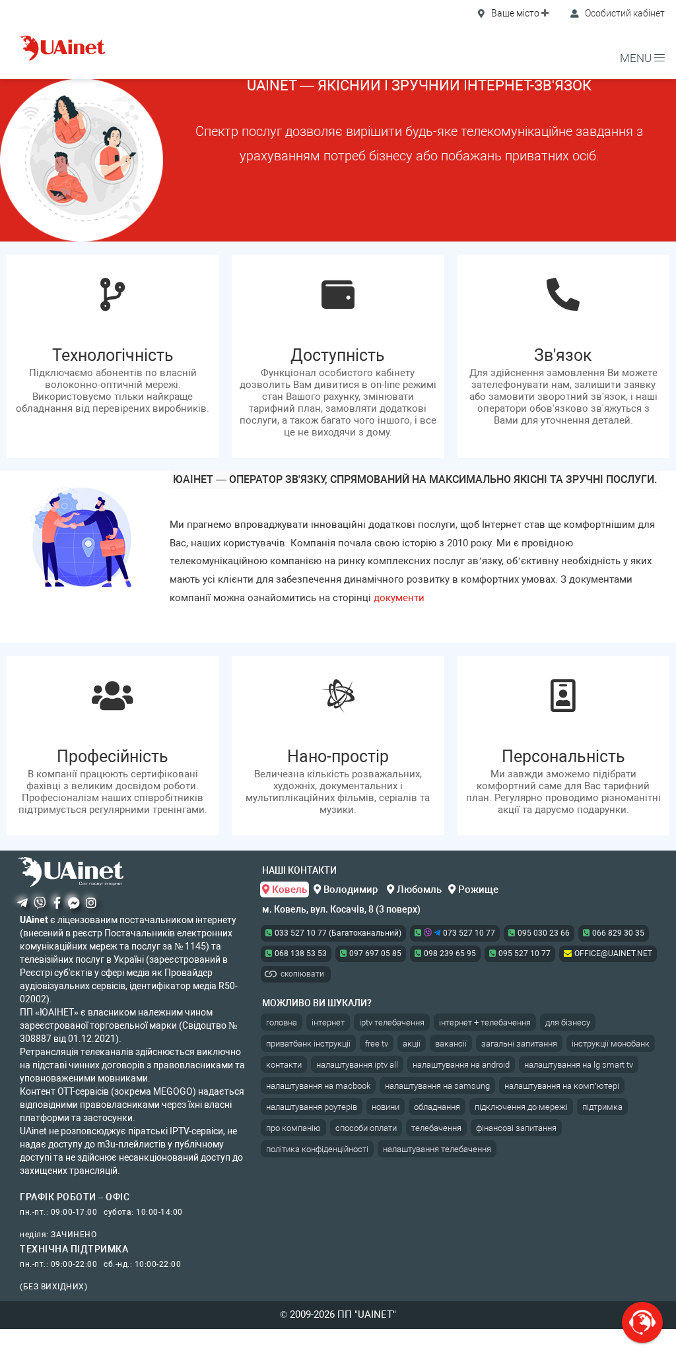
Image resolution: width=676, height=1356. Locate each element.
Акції (412, 1044)
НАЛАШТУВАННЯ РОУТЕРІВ (311, 1107)
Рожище (477, 889)
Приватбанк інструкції (308, 1044)
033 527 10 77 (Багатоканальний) (338, 933)
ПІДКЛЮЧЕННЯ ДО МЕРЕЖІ (521, 1107)
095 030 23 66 (544, 933)
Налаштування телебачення (437, 1149)
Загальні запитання (519, 1044)
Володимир (350, 889)
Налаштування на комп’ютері (561, 1086)
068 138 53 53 (301, 953)
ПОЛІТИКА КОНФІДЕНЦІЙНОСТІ (317, 1149)
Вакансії (451, 1044)
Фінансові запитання (516, 1128)
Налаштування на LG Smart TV (578, 1065)
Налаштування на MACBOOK (318, 1086)
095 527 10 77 (524, 953)
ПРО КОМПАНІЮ (293, 1128)
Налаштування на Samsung (437, 1086)
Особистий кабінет (624, 13)
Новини (385, 1107)
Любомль (418, 889)
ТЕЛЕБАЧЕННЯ (436, 1128)
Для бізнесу (567, 1022)
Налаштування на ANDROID (461, 1065)
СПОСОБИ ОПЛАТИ (366, 1128)
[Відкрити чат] (642, 1322)
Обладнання (437, 1107)
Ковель (288, 889)
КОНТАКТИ (284, 1065)
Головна (281, 1022)
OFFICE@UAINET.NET (613, 953)
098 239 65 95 (450, 953)
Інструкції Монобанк (611, 1044)
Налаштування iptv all (357, 1065)
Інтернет (328, 1022)
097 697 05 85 (375, 953)
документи (399, 598)
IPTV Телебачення (391, 1022)
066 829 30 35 (618, 933)
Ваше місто (515, 13)
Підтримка (602, 1107)
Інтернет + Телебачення (485, 1022)
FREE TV (376, 1044)
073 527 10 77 (468, 933)
